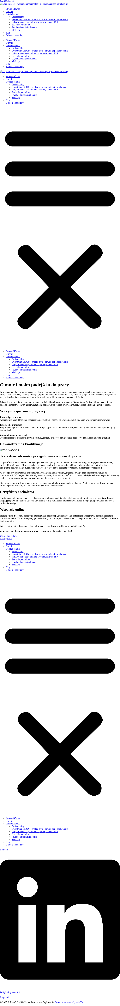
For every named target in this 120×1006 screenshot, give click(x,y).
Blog (8, 32)
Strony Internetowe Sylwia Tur (69, 1002)
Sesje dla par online (21, 24)
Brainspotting (18, 17)
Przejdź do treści (7, 1)
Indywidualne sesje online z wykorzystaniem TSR (35, 22)
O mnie (9, 11)
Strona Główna (13, 9)
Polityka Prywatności (10, 992)
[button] (60, 227)
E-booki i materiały (15, 35)
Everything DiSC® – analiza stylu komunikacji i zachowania (40, 19)
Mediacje (16, 30)
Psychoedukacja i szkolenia (24, 27)
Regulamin (5, 997)
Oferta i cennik (13, 14)
